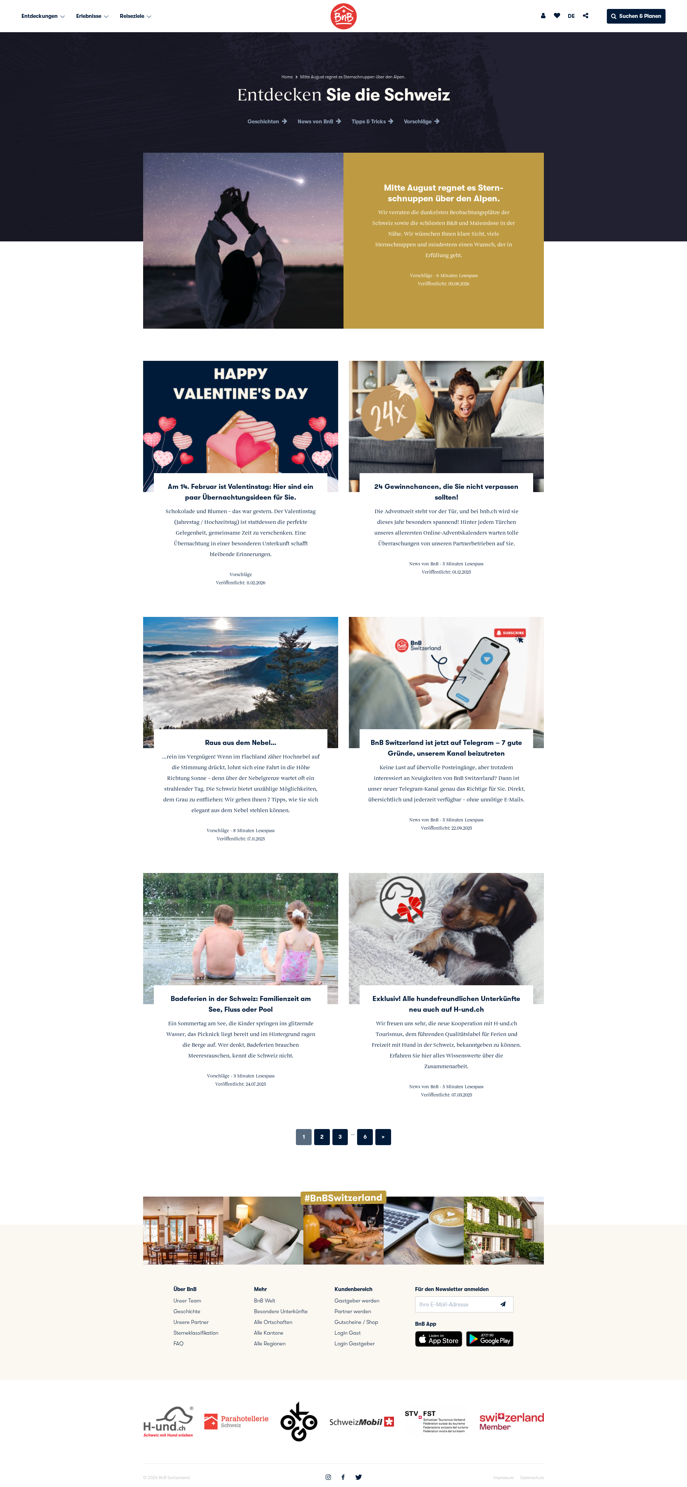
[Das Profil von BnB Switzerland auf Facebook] (343, 1478)
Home (287, 76)
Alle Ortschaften (273, 1322)
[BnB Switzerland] (343, 16)
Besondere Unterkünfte (281, 1311)
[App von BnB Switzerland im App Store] (438, 1339)
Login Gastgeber (355, 1343)
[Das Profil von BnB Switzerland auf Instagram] (328, 1478)
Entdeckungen (40, 16)
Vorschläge (418, 121)
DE (571, 16)
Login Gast (348, 1333)
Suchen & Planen (640, 16)
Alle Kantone (268, 1333)
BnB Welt (264, 1300)
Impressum (503, 1477)
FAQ (179, 1343)
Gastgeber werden (357, 1300)
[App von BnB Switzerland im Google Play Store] (489, 1339)
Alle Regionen (270, 1343)
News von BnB (316, 121)
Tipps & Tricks (369, 121)
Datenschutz (532, 1477)
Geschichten (264, 121)
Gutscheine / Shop (356, 1322)
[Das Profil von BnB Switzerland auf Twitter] (358, 1478)
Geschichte (187, 1311)
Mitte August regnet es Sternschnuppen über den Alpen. (443, 193)
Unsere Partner (191, 1322)
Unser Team (187, 1300)
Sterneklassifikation (196, 1333)
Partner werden (353, 1311)
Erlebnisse (89, 16)
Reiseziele (133, 16)
